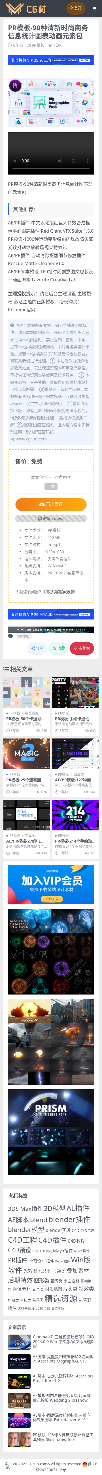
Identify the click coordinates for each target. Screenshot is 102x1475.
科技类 (25, 1300)
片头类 (70, 1289)
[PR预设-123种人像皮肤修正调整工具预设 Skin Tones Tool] (19, 1439)
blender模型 (26, 1229)
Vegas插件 (62, 1261)
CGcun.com (37, 1463)
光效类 (30, 1271)
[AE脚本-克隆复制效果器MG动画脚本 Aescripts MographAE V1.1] (19, 1361)
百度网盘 (54, 504)
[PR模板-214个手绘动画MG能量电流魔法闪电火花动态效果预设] (75, 815)
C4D (75, 1230)
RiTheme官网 (22, 310)
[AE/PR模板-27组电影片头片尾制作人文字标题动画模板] (26, 815)
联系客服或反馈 (61, 591)
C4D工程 (22, 1240)
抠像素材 (22, 1289)
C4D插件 (52, 1240)
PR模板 (38, 45)
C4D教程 (76, 1241)
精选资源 (32, 713)
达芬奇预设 (26, 1308)
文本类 (30, 835)
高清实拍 (58, 1309)
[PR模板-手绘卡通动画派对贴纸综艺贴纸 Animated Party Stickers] (75, 692)
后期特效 (20, 1280)
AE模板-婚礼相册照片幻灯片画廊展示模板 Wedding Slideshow (62, 1398)
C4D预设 (19, 1250)
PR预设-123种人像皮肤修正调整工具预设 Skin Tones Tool (63, 1437)
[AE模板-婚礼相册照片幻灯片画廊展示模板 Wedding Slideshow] (19, 1400)
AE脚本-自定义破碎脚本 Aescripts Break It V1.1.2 (63, 1378)
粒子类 (37, 1300)
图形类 (79, 774)
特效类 (86, 1288)
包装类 (45, 1271)
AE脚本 (18, 1219)
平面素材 (71, 1281)
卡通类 (58, 1271)
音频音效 (43, 1308)
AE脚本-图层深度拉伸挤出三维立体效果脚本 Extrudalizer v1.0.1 (62, 1417)
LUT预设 (46, 1251)
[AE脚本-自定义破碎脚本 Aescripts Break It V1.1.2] (19, 1381)
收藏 (61, 648)
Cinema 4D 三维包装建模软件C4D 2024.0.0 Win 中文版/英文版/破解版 (63, 1341)
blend (38, 1219)
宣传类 (56, 1281)
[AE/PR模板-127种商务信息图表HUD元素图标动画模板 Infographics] (75, 753)
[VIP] (51, 59)
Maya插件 (63, 1250)
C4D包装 (87, 1230)
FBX (35, 1250)
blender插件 (69, 1219)
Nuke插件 (82, 1251)
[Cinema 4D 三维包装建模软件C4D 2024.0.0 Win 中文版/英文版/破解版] (19, 1342)
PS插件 (48, 1261)
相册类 (13, 1300)
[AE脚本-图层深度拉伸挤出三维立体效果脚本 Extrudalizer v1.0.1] (19, 1420)
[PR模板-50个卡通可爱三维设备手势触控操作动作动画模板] (26, 692)
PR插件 (17, 1260)
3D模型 (54, 1208)
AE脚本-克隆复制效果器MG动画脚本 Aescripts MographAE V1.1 (63, 1359)
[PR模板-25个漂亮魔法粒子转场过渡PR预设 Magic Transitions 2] (26, 753)
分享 (39, 648)
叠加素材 (78, 1271)
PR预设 (14, 835)
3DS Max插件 (25, 1208)
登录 (78, 8)
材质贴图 (53, 1289)
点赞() (84, 648)
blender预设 (58, 1230)
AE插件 (78, 1208)
